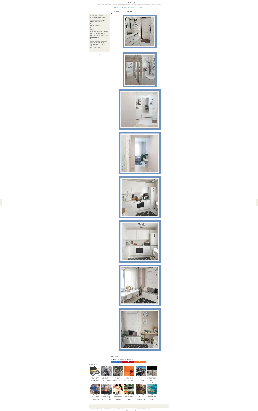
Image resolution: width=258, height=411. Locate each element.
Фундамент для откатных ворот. (98, 17)
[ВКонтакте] (116, 362)
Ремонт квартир (124, 7)
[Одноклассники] (140, 362)
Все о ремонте (129, 2)
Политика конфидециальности (118, 408)
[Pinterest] (128, 362)
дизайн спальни (117, 356)
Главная (115, 7)
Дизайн (141, 7)
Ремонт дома (134, 7)
